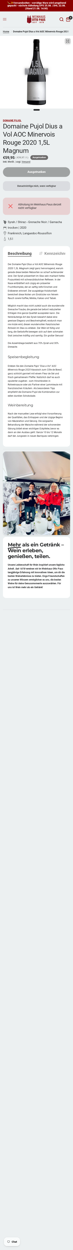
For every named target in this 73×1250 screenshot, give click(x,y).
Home (6, 31)
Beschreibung (20, 253)
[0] (67, 19)
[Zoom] (68, 41)
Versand (26, 161)
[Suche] (61, 19)
